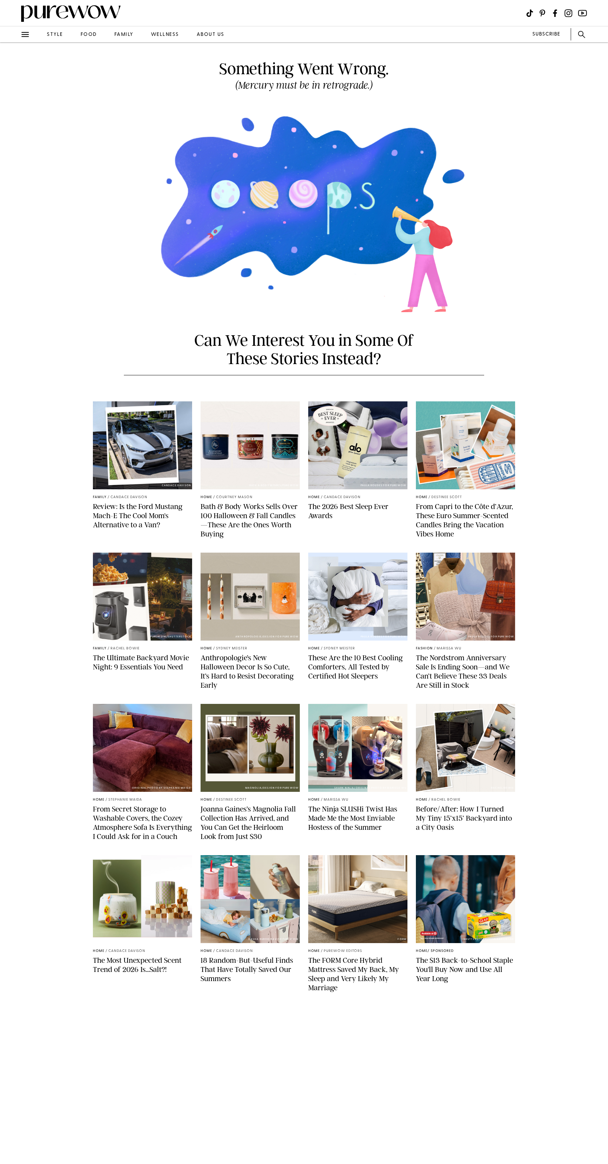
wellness (165, 34)
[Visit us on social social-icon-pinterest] (542, 13)
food (89, 34)
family (123, 34)
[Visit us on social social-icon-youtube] (582, 13)
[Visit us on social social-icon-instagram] (568, 13)
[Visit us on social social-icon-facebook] (555, 13)
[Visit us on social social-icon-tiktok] (529, 13)
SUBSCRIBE (546, 34)
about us (210, 34)
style (55, 34)
